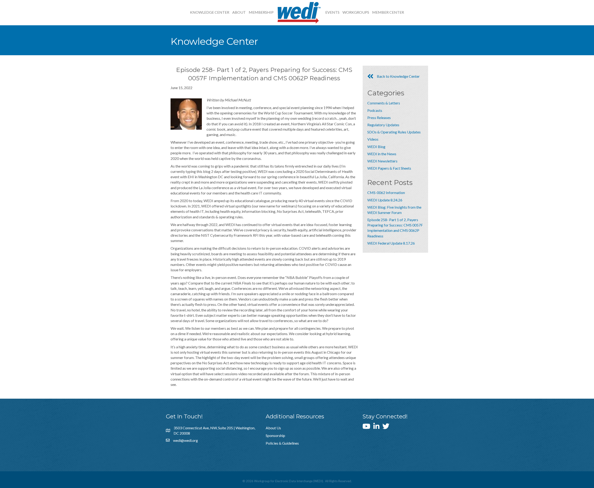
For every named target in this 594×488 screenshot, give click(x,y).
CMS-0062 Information (386, 192)
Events (332, 12)
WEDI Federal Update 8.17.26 (391, 243)
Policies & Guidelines (282, 443)
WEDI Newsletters (382, 161)
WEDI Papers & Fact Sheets (389, 168)
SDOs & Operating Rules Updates (394, 132)
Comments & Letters (383, 103)
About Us (273, 428)
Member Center (388, 12)
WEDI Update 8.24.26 (384, 200)
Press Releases (379, 117)
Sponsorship (275, 435)
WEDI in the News (381, 154)
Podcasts (374, 110)
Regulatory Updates (383, 125)
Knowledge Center (209, 12)
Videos (372, 139)
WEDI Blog (376, 146)
